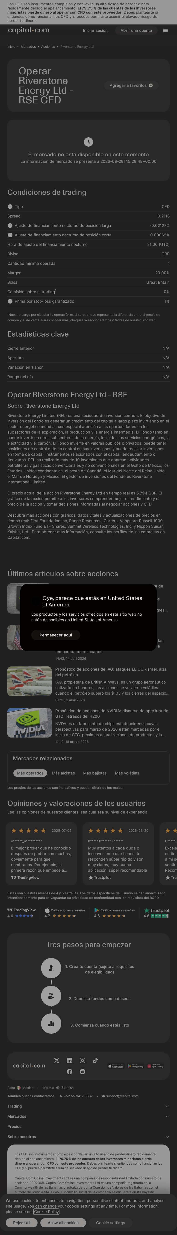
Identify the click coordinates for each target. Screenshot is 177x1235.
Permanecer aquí (56, 635)
